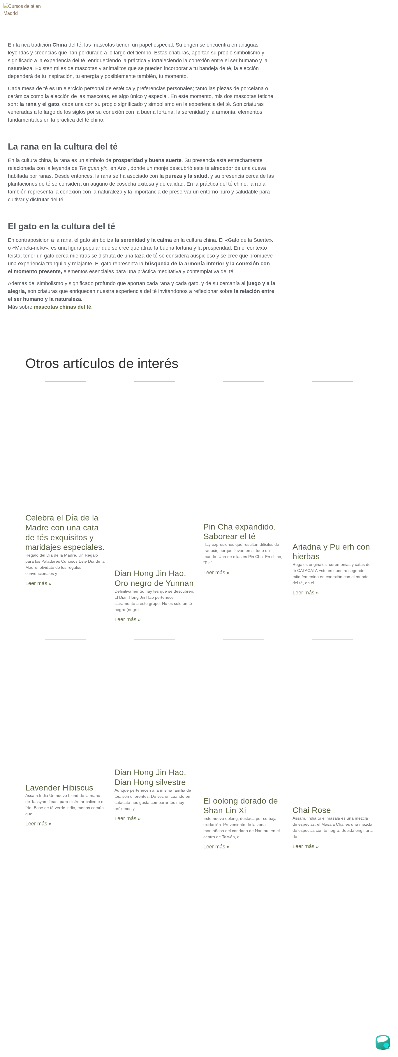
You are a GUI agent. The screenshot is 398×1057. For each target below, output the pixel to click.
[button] (320, 16)
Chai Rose (312, 810)
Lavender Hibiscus (59, 787)
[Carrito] (357, 15)
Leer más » (38, 583)
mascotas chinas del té (62, 307)
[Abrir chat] (384, 1043)
